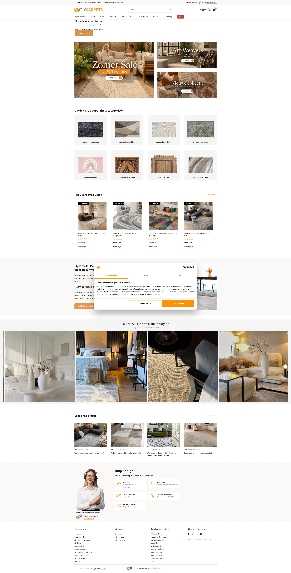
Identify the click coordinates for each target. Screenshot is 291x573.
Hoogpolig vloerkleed (158, 537)
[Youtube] (201, 534)
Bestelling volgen (80, 537)
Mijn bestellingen (120, 537)
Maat (123, 17)
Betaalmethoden (80, 549)
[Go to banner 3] (187, 85)
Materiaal (112, 17)
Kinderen (156, 17)
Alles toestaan (178, 303)
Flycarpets (96, 569)
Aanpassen (143, 303)
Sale (180, 17)
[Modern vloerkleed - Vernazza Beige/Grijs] (127, 216)
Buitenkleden (143, 17)
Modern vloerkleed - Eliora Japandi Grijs (197, 234)
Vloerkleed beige (157, 555)
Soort (93, 17)
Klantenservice (191, 2)
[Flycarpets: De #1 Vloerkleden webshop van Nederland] (88, 9)
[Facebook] (188, 534)
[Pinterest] (197, 534)
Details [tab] (145, 275)
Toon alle (211, 415)
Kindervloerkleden (157, 558)
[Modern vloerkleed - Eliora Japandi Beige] (92, 216)
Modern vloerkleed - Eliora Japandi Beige (91, 234)
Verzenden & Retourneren (83, 552)
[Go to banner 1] (114, 70)
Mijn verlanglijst (120, 540)
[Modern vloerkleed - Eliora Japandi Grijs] (198, 216)
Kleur (102, 17)
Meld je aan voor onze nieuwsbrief (199, 540)
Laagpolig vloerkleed (158, 540)
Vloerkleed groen (157, 552)
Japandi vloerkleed (157, 549)
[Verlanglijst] (209, 9)
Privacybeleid (79, 546)
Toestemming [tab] (111, 275)
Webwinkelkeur (211, 2)
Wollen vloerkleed (157, 546)
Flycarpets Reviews (81, 555)
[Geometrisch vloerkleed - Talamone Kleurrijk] (163, 216)
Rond (131, 17)
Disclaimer (78, 543)
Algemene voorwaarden (82, 540)
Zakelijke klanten (80, 558)
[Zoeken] (170, 10)
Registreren (119, 534)
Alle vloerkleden (80, 17)
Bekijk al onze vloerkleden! (87, 306)
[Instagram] (192, 534)
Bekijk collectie (84, 33)
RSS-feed (104, 569)
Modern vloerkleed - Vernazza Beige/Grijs (124, 234)
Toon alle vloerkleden (207, 195)
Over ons (77, 534)
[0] (213, 9)
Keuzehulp (168, 17)
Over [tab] (180, 275)
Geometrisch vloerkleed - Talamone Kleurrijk (163, 234)
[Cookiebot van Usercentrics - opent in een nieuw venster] (184, 268)
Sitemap (77, 561)
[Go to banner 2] (187, 55)
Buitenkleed (155, 543)
